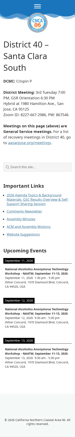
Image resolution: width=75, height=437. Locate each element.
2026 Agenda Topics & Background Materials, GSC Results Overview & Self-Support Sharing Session (38, 199)
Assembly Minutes (21, 219)
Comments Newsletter (24, 211)
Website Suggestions (23, 234)
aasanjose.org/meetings (29, 142)
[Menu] (37, 6)
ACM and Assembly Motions (29, 226)
